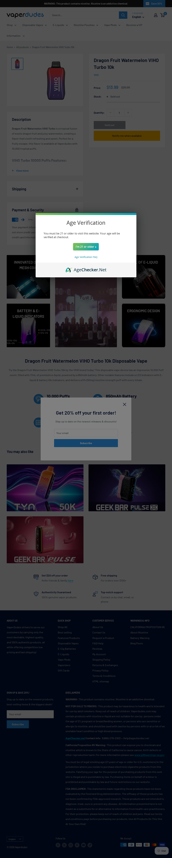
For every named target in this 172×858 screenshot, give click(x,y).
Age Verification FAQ (86, 257)
